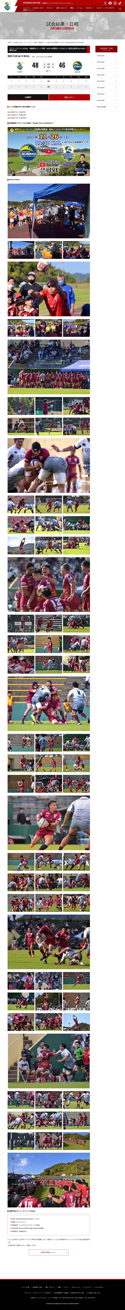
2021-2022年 (101, 87)
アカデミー (89, 8)
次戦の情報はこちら (48, 1252)
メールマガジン (99, 1287)
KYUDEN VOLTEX (7, 6)
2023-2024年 (101, 75)
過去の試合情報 (101, 107)
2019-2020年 (101, 100)
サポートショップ (37, 1292)
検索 (120, 9)
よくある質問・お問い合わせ (93, 1292)
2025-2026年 (101, 62)
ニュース (26, 8)
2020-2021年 (101, 94)
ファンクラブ (109, 8)
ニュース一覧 (25, 1287)
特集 (71, 8)
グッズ (99, 8)
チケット (49, 8)
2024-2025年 (101, 68)
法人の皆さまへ (48, 1292)
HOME (9, 42)
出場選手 (28, 97)
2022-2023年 (101, 81)
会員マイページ (28, 10)
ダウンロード (28, 1292)
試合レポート (69, 97)
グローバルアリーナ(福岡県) (44, 56)
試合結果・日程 (37, 8)
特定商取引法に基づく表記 (77, 1292)
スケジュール (76, 1287)
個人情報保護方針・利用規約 (61, 1292)
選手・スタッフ (61, 8)
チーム (79, 8)
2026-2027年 (101, 55)
